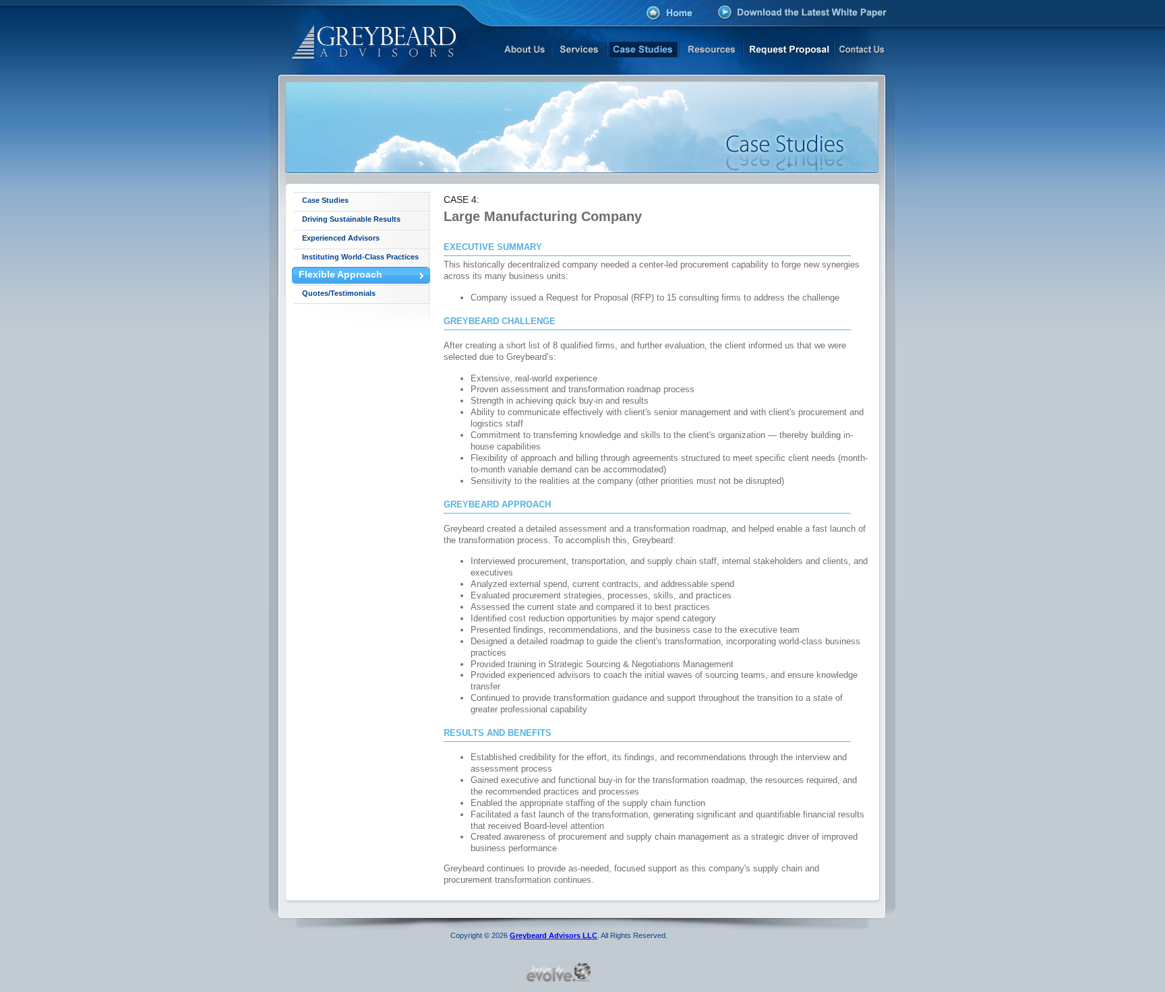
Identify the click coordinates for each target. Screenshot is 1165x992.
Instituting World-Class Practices (360, 257)
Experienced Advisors (341, 238)
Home (670, 14)
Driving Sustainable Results (351, 219)
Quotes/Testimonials (339, 293)
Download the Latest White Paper (803, 12)
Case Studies (325, 200)
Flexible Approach (340, 274)
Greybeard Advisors (358, 37)
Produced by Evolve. (559, 972)
